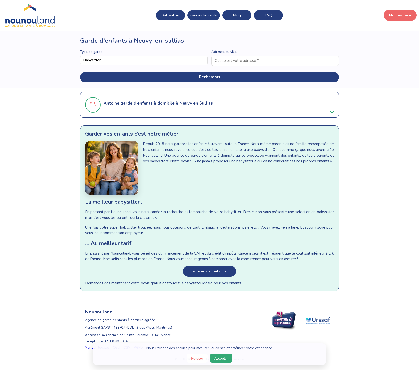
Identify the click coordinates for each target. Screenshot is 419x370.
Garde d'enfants (203, 15)
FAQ (268, 15)
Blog (237, 15)
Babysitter (170, 15)
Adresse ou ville (224, 51)
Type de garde (91, 51)
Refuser (197, 358)
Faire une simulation (209, 271)
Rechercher (209, 77)
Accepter (221, 358)
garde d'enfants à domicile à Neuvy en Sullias (167, 103)
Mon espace (400, 15)
